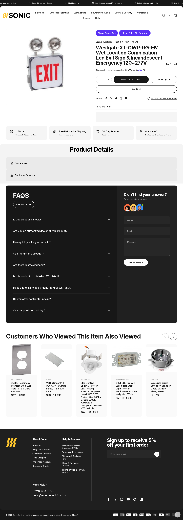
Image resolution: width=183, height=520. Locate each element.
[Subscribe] (156, 454)
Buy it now (136, 89)
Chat (156, 135)
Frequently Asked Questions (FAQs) (71, 446)
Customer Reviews (41, 453)
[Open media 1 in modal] (46, 67)
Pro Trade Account (41, 462)
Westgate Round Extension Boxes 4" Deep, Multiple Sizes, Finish (161, 387)
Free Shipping (39, 457)
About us (37, 445)
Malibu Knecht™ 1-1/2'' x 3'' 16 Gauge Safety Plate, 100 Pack (56, 387)
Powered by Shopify (70, 515)
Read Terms (106, 135)
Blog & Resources (41, 449)
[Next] (173, 336)
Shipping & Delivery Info (71, 457)
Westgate (107, 42)
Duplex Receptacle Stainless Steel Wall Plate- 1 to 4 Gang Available (21, 387)
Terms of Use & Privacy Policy (73, 471)
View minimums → (66, 135)
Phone (168, 135)
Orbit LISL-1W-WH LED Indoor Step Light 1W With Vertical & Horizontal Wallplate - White (126, 389)
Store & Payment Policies (70, 464)
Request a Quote (40, 466)
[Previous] (165, 336)
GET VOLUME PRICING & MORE (164, 98)
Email (161, 135)
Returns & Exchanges (72, 452)
